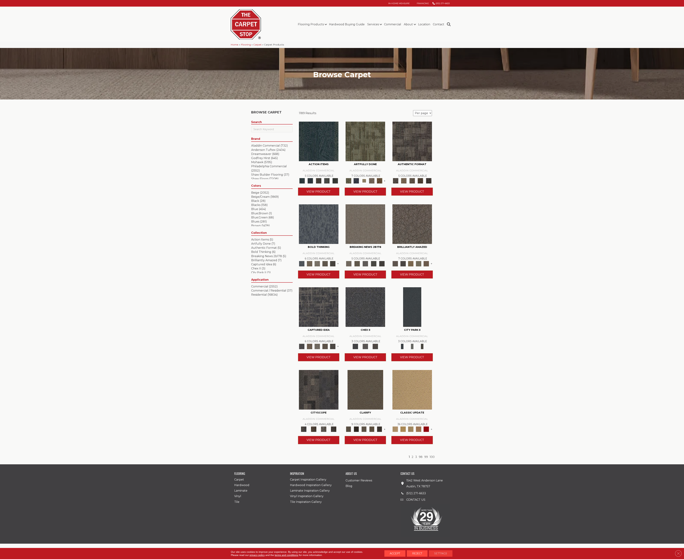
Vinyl (237, 496)
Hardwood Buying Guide (347, 24)
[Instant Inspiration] (426, 263)
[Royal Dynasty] (426, 429)
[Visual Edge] (412, 141)
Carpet (257, 44)
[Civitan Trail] (313, 429)
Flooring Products (311, 24)
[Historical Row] (375, 346)
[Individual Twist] (412, 180)
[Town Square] (365, 346)
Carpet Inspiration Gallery (308, 479)
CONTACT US (415, 499)
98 (421, 457)
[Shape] (318, 224)
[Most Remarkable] (356, 180)
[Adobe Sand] (412, 389)
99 (426, 457)
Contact (438, 24)
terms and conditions (286, 555)
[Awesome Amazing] (371, 180)
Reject (417, 553)
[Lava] (317, 263)
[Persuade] (371, 429)
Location (424, 24)
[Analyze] (356, 429)
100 (432, 457)
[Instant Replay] (365, 263)
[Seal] (332, 263)
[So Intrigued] (412, 224)
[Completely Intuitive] (410, 263)
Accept (395, 553)
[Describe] (364, 429)
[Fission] (325, 263)
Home (234, 44)
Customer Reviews (359, 480)
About (408, 24)
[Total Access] (382, 263)
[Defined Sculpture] (403, 180)
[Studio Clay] (418, 429)
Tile (236, 502)
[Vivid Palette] (379, 180)
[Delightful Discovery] (365, 141)
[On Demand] (373, 263)
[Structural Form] (428, 180)
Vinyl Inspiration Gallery (306, 496)
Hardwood (241, 485)
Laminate (240, 490)
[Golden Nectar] (403, 429)
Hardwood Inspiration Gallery (311, 485)
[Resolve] (365, 389)
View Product (319, 191)
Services (373, 24)
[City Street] (335, 180)
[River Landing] (365, 306)
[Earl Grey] (327, 180)
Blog (349, 486)
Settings (440, 553)
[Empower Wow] (418, 263)
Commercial (392, 24)
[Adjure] (379, 429)
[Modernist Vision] (364, 180)
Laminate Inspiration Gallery (310, 490)
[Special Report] (357, 263)
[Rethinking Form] (420, 180)
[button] (326, 24)
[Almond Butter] (410, 429)
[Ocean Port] (310, 180)
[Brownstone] (318, 180)
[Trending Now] (365, 224)
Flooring (246, 44)
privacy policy (257, 555)
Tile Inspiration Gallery (306, 502)
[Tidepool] (318, 141)
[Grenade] (309, 263)
